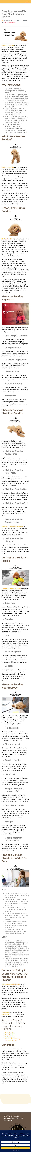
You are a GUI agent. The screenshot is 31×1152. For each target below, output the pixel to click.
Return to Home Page (11, 1116)
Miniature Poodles (9, 22)
